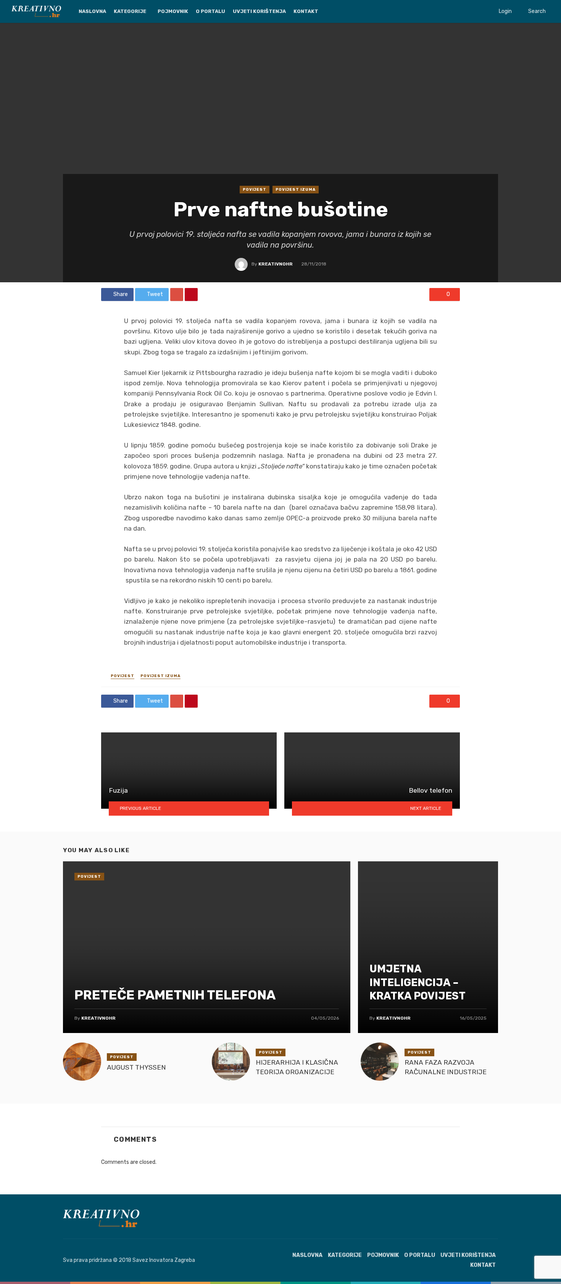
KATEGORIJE (130, 11)
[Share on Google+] (176, 294)
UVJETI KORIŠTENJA (259, 11)
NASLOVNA (92, 11)
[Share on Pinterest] (191, 294)
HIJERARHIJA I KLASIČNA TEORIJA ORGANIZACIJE (297, 1067)
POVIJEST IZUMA (296, 189)
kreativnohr (275, 264)
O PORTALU (210, 11)
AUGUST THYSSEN (136, 1067)
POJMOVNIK (173, 11)
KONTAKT (305, 11)
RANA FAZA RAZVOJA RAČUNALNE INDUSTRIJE (446, 1067)
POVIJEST (254, 189)
